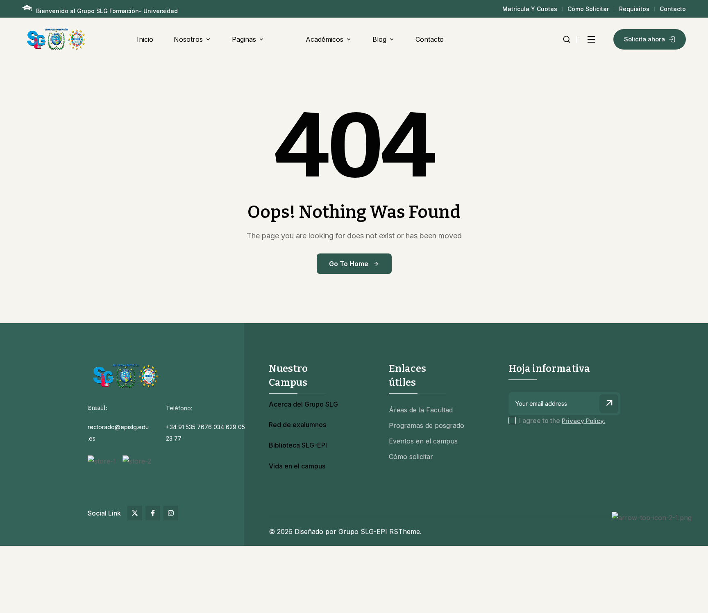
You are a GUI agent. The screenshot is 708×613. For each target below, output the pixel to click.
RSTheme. (405, 531)
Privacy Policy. (583, 421)
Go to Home (348, 264)
